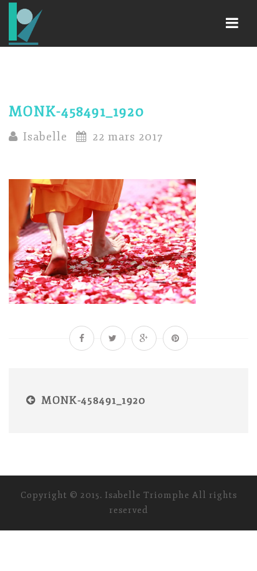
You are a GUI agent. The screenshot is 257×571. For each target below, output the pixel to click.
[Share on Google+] (144, 338)
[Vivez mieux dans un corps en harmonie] (25, 23)
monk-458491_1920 (94, 400)
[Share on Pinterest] (175, 338)
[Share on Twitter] (112, 338)
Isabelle (45, 137)
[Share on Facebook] (81, 338)
